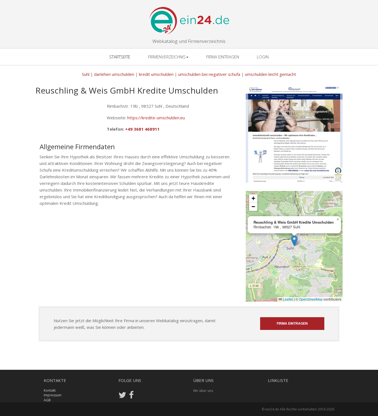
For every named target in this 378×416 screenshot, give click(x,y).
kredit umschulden (156, 74)
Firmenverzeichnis (167, 57)
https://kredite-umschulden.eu (156, 117)
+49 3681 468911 (142, 129)
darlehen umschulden (114, 74)
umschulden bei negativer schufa (209, 74)
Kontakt (50, 390)
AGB (47, 400)
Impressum (52, 395)
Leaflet (287, 299)
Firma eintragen (222, 57)
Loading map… (293, 246)
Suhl (85, 74)
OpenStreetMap (311, 299)
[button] (294, 240)
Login (263, 57)
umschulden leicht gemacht (270, 74)
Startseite (119, 57)
